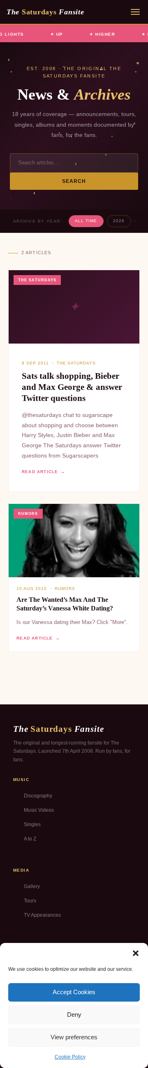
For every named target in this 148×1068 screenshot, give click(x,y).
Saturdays (45, 12)
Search (74, 181)
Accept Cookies (74, 991)
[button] (136, 953)
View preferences (74, 1037)
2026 (119, 221)
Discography (38, 796)
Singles (32, 824)
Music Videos (39, 810)
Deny (74, 1014)
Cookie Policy (70, 1057)
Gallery (32, 886)
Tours (30, 901)
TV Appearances (42, 915)
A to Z (30, 839)
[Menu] (135, 11)
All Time (86, 221)
